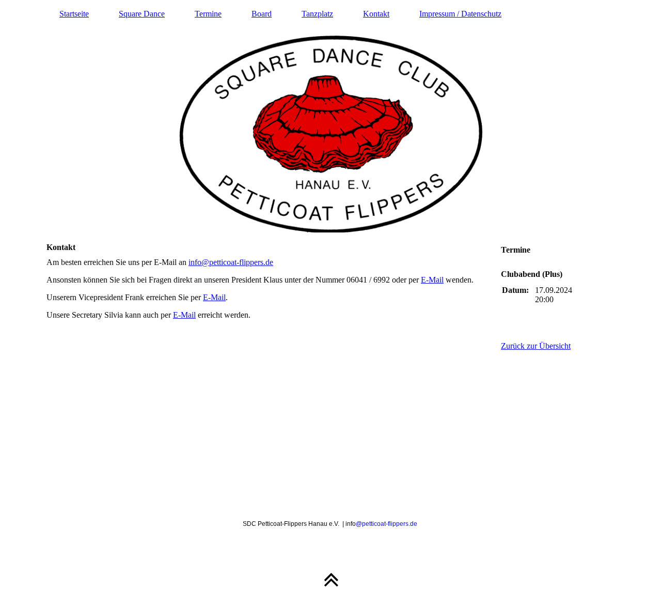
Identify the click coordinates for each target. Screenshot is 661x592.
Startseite (74, 13)
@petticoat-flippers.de (386, 523)
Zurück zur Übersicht (536, 345)
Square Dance (142, 13)
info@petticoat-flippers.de (230, 262)
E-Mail (432, 279)
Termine (208, 13)
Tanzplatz (317, 13)
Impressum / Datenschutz (460, 13)
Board (261, 13)
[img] (330, 116)
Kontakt (376, 13)
